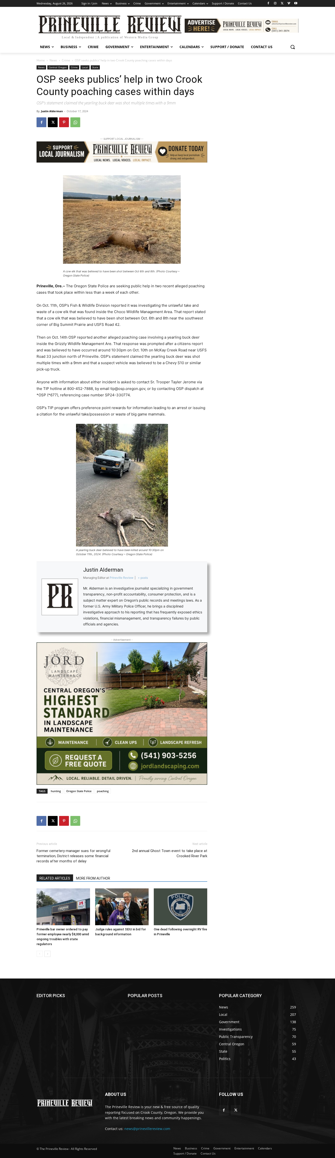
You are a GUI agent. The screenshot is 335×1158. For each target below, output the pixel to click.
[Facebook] (268, 3)
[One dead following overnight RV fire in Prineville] (180, 906)
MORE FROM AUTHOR (93, 878)
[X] (282, 3)
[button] (292, 47)
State (95, 67)
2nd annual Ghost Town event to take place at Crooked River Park (169, 853)
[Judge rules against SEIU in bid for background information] (122, 906)
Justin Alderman (52, 111)
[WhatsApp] (75, 122)
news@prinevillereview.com (147, 1128)
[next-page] (47, 954)
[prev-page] (40, 954)
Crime (66, 60)
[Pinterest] (64, 122)
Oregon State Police (78, 791)
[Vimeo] (289, 3)
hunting (56, 791)
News (53, 60)
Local (85, 67)
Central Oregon (58, 67)
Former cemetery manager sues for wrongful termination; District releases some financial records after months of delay (73, 856)
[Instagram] (275, 3)
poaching (103, 791)
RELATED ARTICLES (54, 878)
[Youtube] (295, 3)
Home (41, 60)
